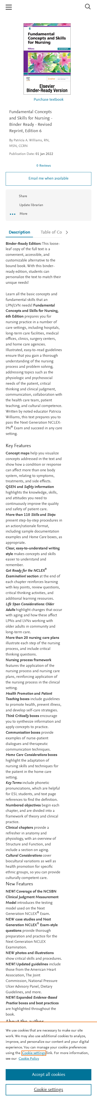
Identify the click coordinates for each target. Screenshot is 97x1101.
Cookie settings (33, 1053)
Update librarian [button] (30, 205)
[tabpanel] (34, 660)
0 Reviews (43, 166)
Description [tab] (19, 232)
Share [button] (23, 196)
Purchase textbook (49, 100)
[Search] (88, 6)
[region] (48, 1061)
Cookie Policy (29, 1059)
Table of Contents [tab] (57, 232)
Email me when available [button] (48, 179)
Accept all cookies (48, 1074)
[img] (21, 166)
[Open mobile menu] (9, 7)
